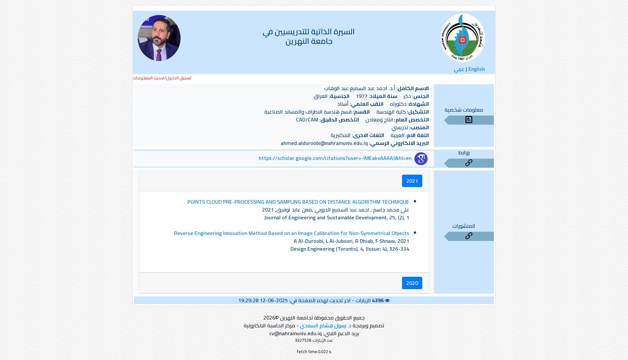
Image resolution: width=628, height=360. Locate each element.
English (476, 69)
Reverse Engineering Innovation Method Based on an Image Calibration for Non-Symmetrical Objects (291, 233)
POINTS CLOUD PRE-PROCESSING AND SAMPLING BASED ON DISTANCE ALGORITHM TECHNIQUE (298, 202)
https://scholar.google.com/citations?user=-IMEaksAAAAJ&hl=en (335, 158)
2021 (412, 181)
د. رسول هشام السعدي (325, 325)
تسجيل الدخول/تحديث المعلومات (162, 77)
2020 (412, 283)
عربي (459, 69)
